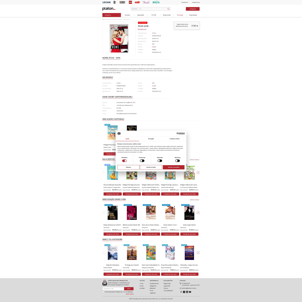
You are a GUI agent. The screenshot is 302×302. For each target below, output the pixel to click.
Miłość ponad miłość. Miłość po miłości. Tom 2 (139, 225)
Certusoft (170, 299)
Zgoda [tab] (127, 138)
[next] (198, 172)
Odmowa (128, 167)
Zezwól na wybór (151, 167)
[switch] (142, 160)
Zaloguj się (193, 9)
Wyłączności (167, 15)
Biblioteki (152, 288)
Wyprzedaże (193, 15)
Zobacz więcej (130, 294)
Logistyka (153, 293)
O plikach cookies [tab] (175, 138)
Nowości (127, 15)
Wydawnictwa (154, 283)
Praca (141, 286)
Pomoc (166, 288)
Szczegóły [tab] (151, 138)
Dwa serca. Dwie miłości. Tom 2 (153, 225)
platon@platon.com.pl (189, 288)
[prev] (103, 172)
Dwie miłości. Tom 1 (170, 225)
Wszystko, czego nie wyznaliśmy (191, 265)
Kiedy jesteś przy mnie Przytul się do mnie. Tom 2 (121, 225)
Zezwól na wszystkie (173, 167)
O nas (141, 283)
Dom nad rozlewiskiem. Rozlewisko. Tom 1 (156, 265)
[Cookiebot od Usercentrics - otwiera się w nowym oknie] (178, 133)
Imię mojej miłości (189, 225)
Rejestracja (167, 283)
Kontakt (142, 288)
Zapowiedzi (140, 15)
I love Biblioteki (168, 291)
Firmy (151, 291)
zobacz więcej (194, 159)
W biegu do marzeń (132, 265)
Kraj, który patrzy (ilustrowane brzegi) (174, 265)
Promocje (180, 15)
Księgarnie (153, 286)
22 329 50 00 (186, 283)
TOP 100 (153, 15)
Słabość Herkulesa (112, 265)
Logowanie (167, 286)
